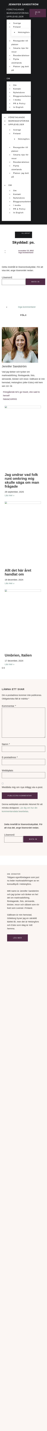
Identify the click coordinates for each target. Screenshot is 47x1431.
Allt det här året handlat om (18, 572)
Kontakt (17, 89)
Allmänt (26, 233)
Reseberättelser (21, 55)
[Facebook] (10, 322)
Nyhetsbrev (19, 92)
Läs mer (17, 938)
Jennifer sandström (23, 4)
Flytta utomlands (16, 61)
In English (18, 107)
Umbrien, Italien (18, 655)
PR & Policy (19, 103)
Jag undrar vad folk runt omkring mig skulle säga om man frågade (22, 480)
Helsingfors (24, 32)
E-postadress (10, 757)
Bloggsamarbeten (22, 96)
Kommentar (9, 706)
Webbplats (7, 770)
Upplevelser (15, 17)
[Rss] (37, 322)
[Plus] (30, 322)
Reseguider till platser (19, 42)
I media (17, 100)
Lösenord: (7, 277)
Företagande (15, 10)
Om (8, 79)
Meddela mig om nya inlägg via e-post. (22, 787)
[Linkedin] (23, 322)
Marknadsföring (18, 13)
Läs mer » (9, 495)
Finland (17, 27)
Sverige (17, 23)
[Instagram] (17, 322)
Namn (6, 744)
